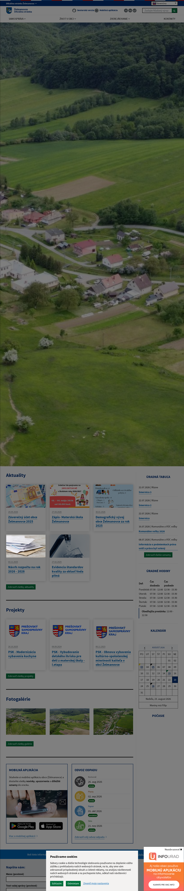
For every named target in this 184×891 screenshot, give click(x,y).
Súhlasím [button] (57, 883)
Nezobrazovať (172, 849)
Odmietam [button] (73, 883)
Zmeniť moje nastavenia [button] (96, 883)
